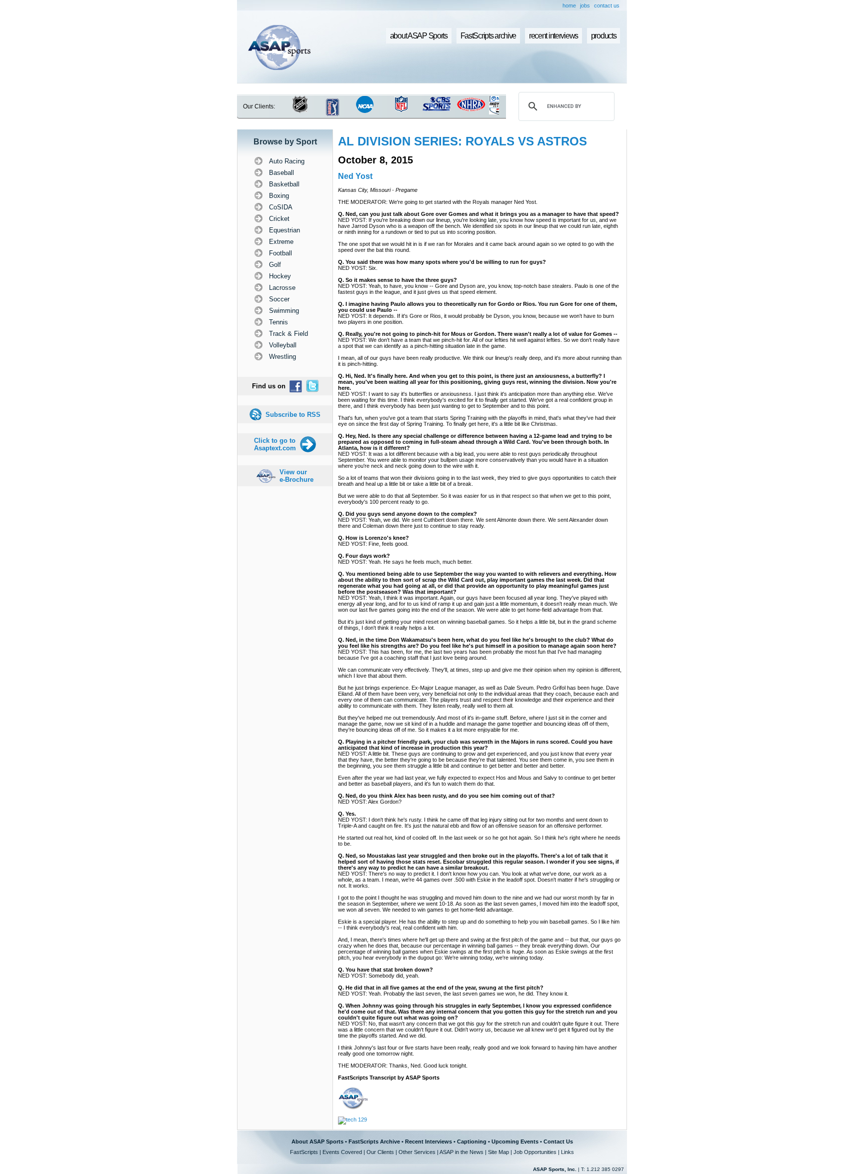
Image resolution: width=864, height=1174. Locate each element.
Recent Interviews (428, 1142)
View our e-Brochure (297, 475)
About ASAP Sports (318, 1142)
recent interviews (553, 35)
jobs (585, 5)
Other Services (417, 1152)
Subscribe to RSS (293, 414)
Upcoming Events (515, 1142)
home (569, 5)
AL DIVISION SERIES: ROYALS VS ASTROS (462, 141)
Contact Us (558, 1142)
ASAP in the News (462, 1152)
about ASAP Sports (419, 35)
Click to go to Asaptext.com (275, 444)
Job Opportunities (535, 1152)
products (603, 35)
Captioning (471, 1142)
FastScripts (304, 1152)
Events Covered (342, 1152)
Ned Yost (355, 176)
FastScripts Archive (374, 1142)
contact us (607, 5)
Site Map (498, 1152)
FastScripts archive (488, 35)
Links (567, 1152)
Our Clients (380, 1152)
